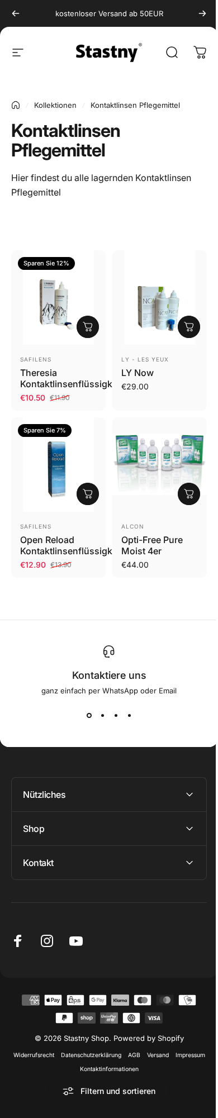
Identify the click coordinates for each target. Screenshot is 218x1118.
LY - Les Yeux (145, 359)
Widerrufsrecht (47, 1046)
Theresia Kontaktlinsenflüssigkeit (71, 378)
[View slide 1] (89, 715)
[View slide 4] (129, 715)
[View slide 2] (102, 715)
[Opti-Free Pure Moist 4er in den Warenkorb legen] (189, 494)
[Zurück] (15, 13)
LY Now (137, 372)
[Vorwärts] (202, 13)
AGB (148, 1046)
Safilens (35, 359)
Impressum (72, 1060)
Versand (172, 1046)
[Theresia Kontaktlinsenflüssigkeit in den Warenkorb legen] (88, 327)
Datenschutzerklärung (105, 1046)
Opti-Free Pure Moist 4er (152, 545)
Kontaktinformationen (123, 1060)
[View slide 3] (115, 715)
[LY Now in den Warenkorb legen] (189, 327)
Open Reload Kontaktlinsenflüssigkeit (71, 545)
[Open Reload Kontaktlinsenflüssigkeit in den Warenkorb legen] (88, 494)
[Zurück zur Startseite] (15, 105)
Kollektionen (55, 105)
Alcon (132, 526)
